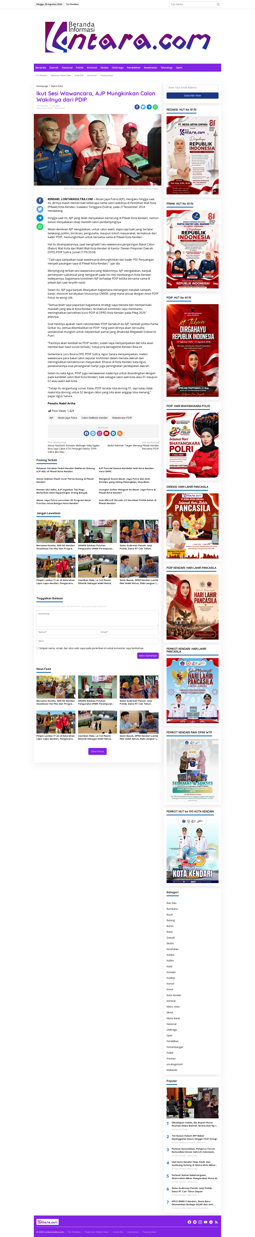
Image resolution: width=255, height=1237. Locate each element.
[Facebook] (86, 433)
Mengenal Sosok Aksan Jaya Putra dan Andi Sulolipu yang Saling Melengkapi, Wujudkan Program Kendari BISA (124, 480)
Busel (170, 914)
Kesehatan (172, 949)
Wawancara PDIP (122, 417)
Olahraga (172, 1029)
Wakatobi (172, 1070)
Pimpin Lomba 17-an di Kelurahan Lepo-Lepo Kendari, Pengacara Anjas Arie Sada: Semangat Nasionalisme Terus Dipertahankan (55, 582)
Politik (50, 108)
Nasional (171, 1024)
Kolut (169, 966)
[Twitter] (93, 433)
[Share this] (137, 107)
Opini (169, 1035)
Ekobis (170, 943)
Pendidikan (173, 1041)
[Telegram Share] (149, 107)
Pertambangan (175, 1047)
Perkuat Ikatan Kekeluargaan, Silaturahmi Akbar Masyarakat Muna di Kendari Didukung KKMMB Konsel (194, 1177)
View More (97, 751)
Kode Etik (118, 1232)
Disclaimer (133, 1232)
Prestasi (171, 1058)
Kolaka (170, 954)
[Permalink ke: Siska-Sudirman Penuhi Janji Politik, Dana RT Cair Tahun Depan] (139, 531)
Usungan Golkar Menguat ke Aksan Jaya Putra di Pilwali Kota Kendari (127, 491)
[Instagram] (99, 433)
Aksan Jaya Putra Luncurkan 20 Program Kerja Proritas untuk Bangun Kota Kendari (63, 502)
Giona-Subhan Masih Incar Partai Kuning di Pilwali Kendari (65, 480)
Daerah (171, 937)
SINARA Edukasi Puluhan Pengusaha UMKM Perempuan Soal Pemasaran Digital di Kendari (95, 547)
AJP (51, 417)
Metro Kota (41, 108)
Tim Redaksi (74, 1232)
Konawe (171, 972)
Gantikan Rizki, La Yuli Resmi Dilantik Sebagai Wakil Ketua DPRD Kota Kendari (94, 582)
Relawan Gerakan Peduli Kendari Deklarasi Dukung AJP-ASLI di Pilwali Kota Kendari (65, 470)
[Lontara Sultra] (127, 35)
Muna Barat (173, 1018)
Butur (170, 931)
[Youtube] (106, 433)
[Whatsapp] (155, 107)
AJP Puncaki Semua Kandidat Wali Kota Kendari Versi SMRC (126, 470)
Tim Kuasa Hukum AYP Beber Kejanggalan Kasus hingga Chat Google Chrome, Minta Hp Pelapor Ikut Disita (195, 1137)
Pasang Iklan (149, 1232)
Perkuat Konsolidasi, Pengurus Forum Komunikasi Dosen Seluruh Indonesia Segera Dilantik (193, 1150)
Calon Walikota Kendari (95, 417)
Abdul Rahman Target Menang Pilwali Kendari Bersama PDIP (133, 445)
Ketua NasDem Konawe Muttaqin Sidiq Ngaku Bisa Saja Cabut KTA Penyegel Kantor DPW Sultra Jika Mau (74, 447)
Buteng (171, 920)
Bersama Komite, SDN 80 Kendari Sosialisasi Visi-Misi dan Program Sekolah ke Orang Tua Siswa (55, 547)
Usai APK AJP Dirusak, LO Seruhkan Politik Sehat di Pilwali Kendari (127, 502)
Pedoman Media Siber (97, 1232)
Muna (170, 1012)
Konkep (171, 977)
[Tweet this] (143, 107)
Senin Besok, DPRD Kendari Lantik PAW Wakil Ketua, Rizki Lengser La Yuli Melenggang (139, 582)
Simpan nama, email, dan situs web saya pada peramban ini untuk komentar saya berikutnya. (91, 648)
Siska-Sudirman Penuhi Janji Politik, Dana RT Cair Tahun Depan (136, 547)
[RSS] (120, 433)
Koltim (170, 960)
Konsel (170, 983)
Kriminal (171, 1001)
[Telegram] (113, 433)
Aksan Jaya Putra (67, 417)
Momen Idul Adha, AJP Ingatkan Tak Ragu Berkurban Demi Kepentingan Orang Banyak (61, 491)
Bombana (172, 908)
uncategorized (174, 1064)
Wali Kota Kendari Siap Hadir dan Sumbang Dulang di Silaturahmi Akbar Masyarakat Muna (194, 1164)
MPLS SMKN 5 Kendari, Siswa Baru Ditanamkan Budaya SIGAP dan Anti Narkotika (192, 1203)
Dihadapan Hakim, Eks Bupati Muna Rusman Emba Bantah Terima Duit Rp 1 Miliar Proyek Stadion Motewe (194, 1124)
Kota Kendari (174, 995)
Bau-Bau (171, 903)
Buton (170, 926)
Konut (170, 989)
